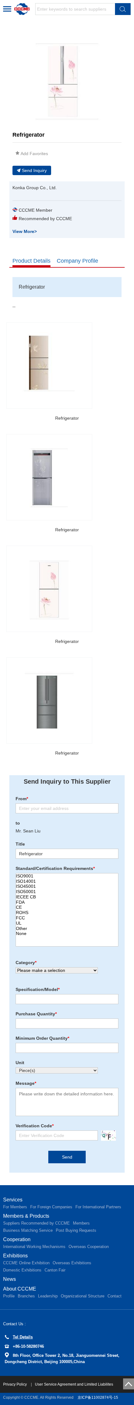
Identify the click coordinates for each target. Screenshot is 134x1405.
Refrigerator (67, 418)
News (9, 1279)
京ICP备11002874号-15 (98, 1397)
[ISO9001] (67, 876)
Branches (26, 1296)
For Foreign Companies (51, 1207)
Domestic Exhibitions (22, 1270)
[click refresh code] (107, 1135)
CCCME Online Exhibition (26, 1263)
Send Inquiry (34, 170)
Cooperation (17, 1239)
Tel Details (23, 1337)
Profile (9, 1296)
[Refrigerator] (49, 365)
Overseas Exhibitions (72, 1263)
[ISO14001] (67, 881)
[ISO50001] (67, 891)
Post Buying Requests (76, 1230)
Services (12, 1199)
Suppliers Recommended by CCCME (36, 1223)
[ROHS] (67, 912)
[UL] (67, 923)
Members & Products (26, 1216)
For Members (15, 1207)
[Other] (67, 928)
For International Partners (98, 1207)
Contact (115, 1296)
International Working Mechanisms (34, 1246)
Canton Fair (55, 1270)
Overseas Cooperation (89, 1246)
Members (81, 1223)
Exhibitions (15, 1255)
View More (24, 231)
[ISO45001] (67, 886)
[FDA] (67, 902)
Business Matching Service (28, 1230)
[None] (67, 933)
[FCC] (67, 918)
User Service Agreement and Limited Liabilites (74, 1384)
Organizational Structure (82, 1296)
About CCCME (19, 1288)
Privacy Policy (15, 1384)
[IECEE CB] (67, 897)
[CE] (67, 907)
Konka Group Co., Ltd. (34, 187)
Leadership (48, 1296)
